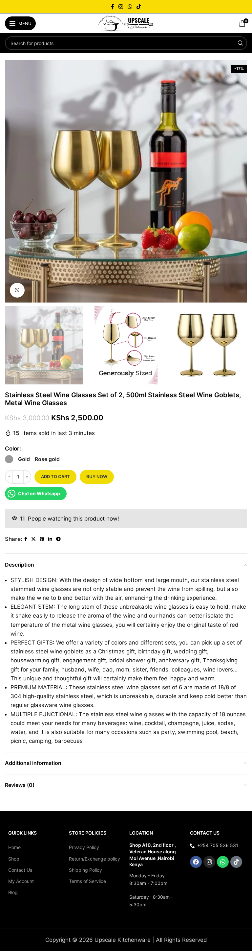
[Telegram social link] (58, 539)
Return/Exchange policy (94, 859)
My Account (21, 881)
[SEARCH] (240, 43)
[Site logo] (126, 23)
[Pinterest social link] (42, 539)
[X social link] (33, 539)
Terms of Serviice (87, 881)
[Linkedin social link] (50, 539)
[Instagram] (209, 862)
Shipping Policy (85, 870)
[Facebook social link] (112, 7)
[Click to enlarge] (17, 290)
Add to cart (55, 476)
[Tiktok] (236, 862)
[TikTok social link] (138, 7)
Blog (13, 892)
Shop (13, 859)
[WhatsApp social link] (129, 7)
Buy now (96, 476)
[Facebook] (196, 862)
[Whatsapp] (223, 862)
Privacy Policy (84, 847)
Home (14, 847)
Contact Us (20, 870)
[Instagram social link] (120, 7)
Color (12, 448)
